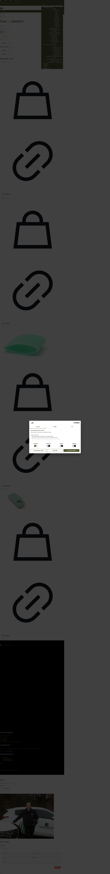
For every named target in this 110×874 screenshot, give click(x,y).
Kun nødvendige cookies (38, 450)
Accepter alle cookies (71, 450)
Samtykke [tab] (38, 426)
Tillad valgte (55, 450)
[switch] (48, 446)
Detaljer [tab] (55, 426)
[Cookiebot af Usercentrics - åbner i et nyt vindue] (74, 423)
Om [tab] (72, 426)
